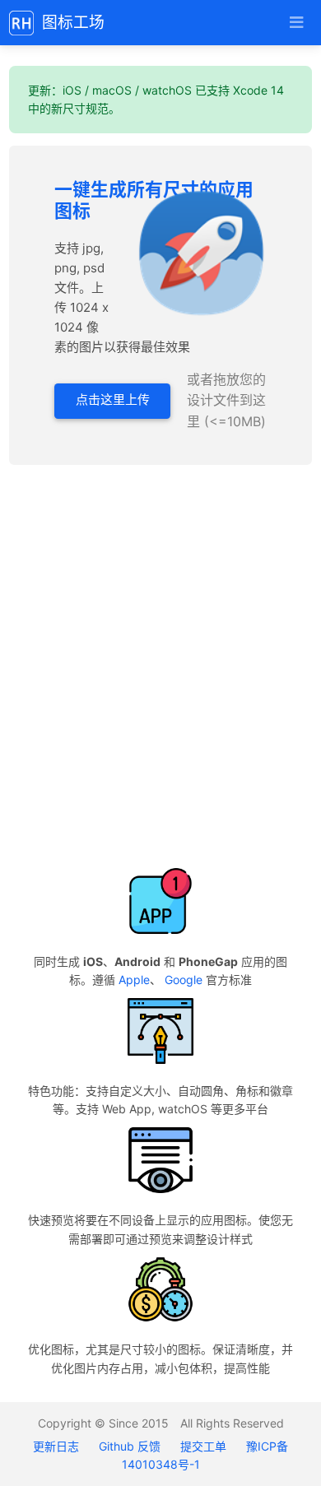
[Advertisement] (160, 666)
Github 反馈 (129, 1446)
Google (183, 980)
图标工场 (73, 22)
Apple (134, 980)
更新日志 (57, 1446)
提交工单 (203, 1446)
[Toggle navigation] (296, 23)
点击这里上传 (113, 399)
